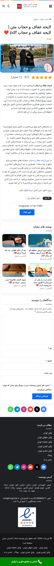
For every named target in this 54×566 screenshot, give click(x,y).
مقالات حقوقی (38, 19)
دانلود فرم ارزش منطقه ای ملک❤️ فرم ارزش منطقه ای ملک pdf (40, 253)
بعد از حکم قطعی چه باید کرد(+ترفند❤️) (15, 251)
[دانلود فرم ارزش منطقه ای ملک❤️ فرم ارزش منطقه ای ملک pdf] (40, 240)
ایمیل (49, 360)
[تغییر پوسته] (8, 7)
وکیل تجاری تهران (45, 451)
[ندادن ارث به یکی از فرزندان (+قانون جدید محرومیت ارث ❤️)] (40, 270)
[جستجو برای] (3, 7)
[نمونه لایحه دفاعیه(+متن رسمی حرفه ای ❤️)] (14, 270)
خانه (47, 19)
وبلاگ (49, 455)
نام (50, 348)
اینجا (31, 190)
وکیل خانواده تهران (44, 442)
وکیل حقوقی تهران (45, 437)
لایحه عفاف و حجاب (37, 160)
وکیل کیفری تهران (45, 446)
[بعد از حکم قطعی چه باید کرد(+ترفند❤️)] (14, 240)
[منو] (50, 7)
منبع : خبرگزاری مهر (34, 198)
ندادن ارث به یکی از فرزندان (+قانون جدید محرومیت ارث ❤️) (42, 282)
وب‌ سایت (48, 373)
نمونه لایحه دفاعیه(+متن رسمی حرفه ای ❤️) (16, 281)
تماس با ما (48, 460)
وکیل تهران (47, 433)
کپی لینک (27, 212)
